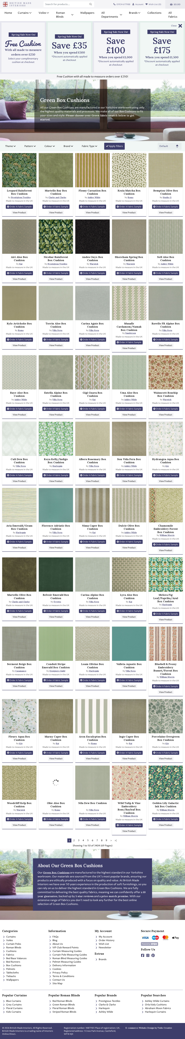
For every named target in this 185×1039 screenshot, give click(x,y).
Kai (20, 264)
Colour (48, 146)
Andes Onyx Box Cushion (92, 258)
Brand (67, 146)
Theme (9, 146)
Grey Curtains (14, 1004)
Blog (54, 940)
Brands (102, 959)
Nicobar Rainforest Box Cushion (56, 258)
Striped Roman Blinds (64, 1011)
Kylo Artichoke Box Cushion (19, 325)
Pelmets (10, 969)
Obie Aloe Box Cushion (56, 805)
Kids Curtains (13, 1011)
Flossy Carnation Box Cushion (92, 192)
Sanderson (130, 333)
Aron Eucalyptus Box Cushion (92, 738)
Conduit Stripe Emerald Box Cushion (56, 666)
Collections (154, 13)
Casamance (20, 671)
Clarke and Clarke (57, 197)
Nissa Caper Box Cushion (92, 527)
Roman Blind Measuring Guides (69, 958)
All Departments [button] (109, 15)
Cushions (11, 951)
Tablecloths (12, 972)
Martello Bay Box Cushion (56, 192)
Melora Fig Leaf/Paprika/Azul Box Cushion (165, 598)
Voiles (9, 940)
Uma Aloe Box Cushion (129, 394)
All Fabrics (172, 15)
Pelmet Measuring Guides (66, 961)
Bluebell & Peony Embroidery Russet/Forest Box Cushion (165, 669)
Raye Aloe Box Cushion (19, 394)
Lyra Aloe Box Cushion (129, 596)
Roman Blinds (13, 947)
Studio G (167, 197)
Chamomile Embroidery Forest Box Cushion (166, 529)
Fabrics (10, 954)
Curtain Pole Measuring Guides (69, 954)
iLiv (167, 466)
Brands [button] (133, 13)
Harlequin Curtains (155, 1011)
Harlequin (57, 466)
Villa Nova (57, 330)
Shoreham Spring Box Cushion (129, 258)
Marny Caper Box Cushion (56, 738)
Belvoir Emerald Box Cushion (56, 596)
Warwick (94, 264)
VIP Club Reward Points (65, 947)
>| (116, 840)
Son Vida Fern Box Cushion (129, 461)
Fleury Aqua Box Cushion (19, 738)
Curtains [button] (23, 13)
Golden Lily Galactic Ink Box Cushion (165, 805)
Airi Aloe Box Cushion (19, 258)
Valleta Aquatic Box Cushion (129, 666)
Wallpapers (87, 13)
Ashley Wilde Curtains (156, 1001)
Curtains (11, 936)
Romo (130, 197)
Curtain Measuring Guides (67, 951)
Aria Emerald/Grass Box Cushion (19, 527)
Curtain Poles (13, 944)
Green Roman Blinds (63, 1004)
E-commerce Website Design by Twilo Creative (148, 1028)
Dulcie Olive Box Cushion (129, 527)
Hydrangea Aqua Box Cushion (165, 461)
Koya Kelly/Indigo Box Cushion (56, 461)
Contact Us (58, 979)
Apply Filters (115, 146)
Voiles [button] (42, 13)
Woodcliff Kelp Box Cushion (19, 805)
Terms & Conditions (63, 976)
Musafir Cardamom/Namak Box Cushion (129, 327)
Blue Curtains (13, 1001)
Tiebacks (11, 976)
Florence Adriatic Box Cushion (56, 527)
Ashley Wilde (94, 197)
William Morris (167, 535)
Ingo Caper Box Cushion (129, 738)
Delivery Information (64, 965)
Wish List (103, 944)
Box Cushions (13, 965)
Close (174, 25)
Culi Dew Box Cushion (19, 461)
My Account (105, 936)
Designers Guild (57, 671)
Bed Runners (13, 961)
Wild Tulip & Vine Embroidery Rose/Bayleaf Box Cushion (129, 808)
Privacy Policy (60, 972)
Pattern (28, 146)
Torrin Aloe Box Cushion (56, 325)
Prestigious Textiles (21, 197)
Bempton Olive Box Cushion (165, 192)
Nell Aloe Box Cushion (165, 258)
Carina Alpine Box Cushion (92, 596)
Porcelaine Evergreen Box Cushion (166, 738)
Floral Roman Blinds (63, 1008)
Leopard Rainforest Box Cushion (19, 192)
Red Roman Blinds (62, 1001)
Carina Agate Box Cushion (92, 325)
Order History (106, 940)
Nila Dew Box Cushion (92, 803)
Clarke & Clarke (107, 1004)
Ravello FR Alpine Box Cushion (166, 325)
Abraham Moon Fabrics (157, 1008)
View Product (19, 212)
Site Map (57, 983)
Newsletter (104, 947)
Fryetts (57, 601)
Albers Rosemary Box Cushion (92, 461)
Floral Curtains (14, 1008)
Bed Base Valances (16, 958)
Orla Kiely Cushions (155, 1004)
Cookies (56, 969)
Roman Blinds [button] (60, 15)
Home (8, 13)
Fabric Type (88, 146)
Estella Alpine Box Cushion (56, 394)
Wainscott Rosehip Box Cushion (165, 394)
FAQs (55, 936)
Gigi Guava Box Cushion (92, 394)
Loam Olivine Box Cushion (92, 666)
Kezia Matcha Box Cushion (129, 192)
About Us (57, 944)
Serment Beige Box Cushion (19, 666)
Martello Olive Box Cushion (19, 596)
